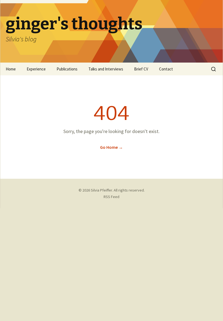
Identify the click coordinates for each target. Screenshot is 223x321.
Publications (67, 69)
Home (11, 69)
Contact (166, 69)
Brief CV (141, 69)
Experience (36, 69)
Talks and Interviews (105, 69)
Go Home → (111, 147)
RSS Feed (111, 196)
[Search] (213, 69)
